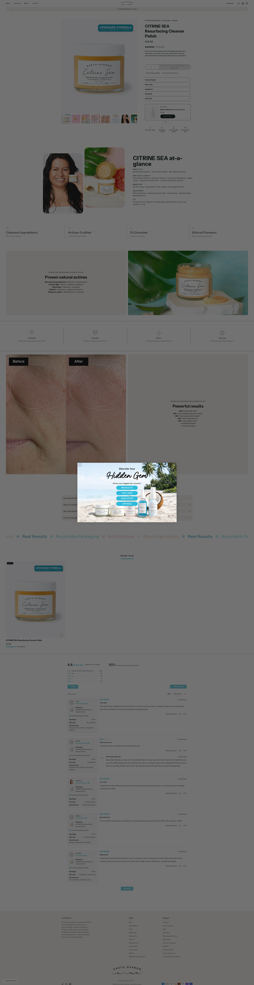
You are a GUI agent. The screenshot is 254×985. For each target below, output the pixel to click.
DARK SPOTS (127, 498)
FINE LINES (127, 493)
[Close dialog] (79, 465)
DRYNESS (127, 504)
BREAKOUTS (127, 487)
